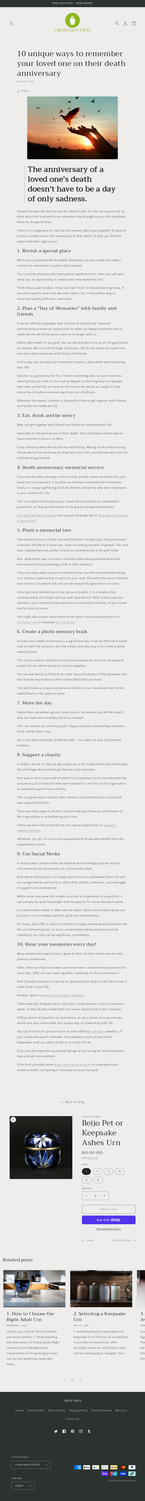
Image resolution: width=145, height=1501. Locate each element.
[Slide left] (64, 1381)
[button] (11, 23)
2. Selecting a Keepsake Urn (99, 1317)
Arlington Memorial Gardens (37, 515)
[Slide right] (81, 1381)
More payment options (109, 1229)
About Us (121, 1410)
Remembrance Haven (126, 1481)
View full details (121, 1240)
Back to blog (74, 1102)
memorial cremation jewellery (63, 995)
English (19, 1485)
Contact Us (72, 1419)
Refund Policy (56, 1410)
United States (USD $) (27, 1464)
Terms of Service (101, 1410)
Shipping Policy (78, 1410)
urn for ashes (65, 622)
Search (19, 1410)
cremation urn (27, 622)
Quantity (87, 1188)
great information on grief (72, 1064)
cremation (97, 1031)
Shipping (92, 1158)
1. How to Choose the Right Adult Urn (30, 1317)
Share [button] (25, 90)
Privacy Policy (36, 1410)
